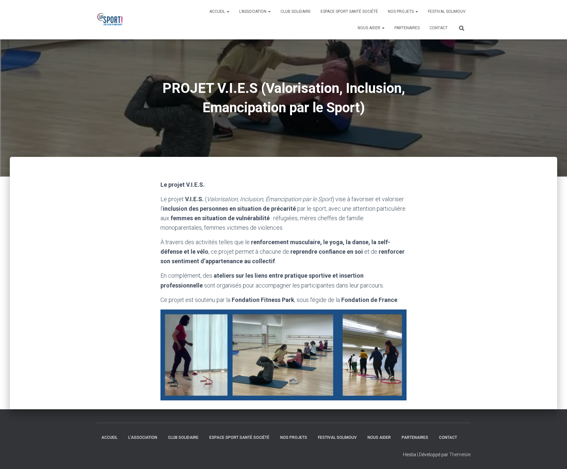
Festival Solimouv (447, 11)
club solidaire (296, 11)
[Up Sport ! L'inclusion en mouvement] (111, 19)
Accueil (217, 11)
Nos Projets (401, 11)
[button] (283, 354)
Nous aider (369, 28)
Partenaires (407, 28)
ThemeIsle (460, 454)
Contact (439, 28)
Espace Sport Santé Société (349, 11)
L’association (253, 11)
